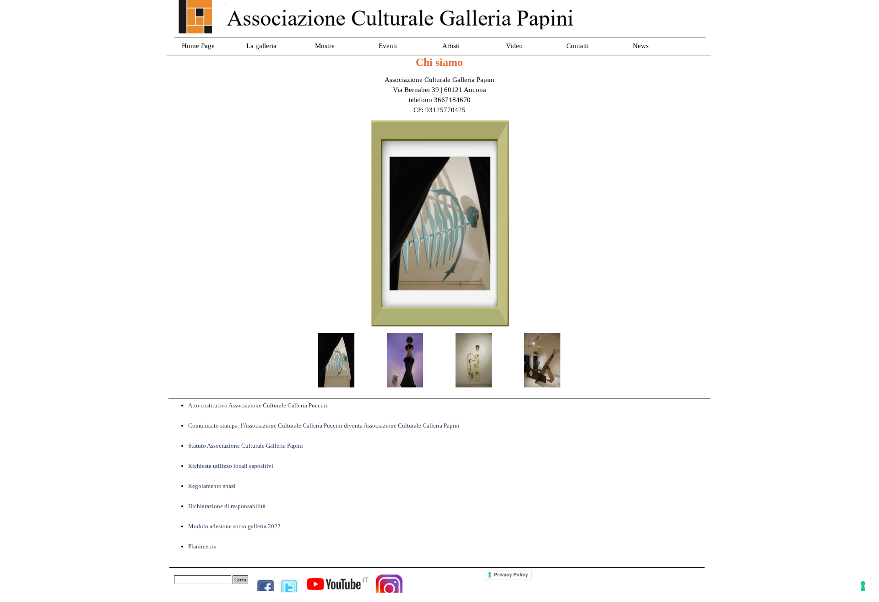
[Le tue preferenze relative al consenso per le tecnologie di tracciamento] (863, 586)
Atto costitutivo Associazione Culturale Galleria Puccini (257, 405)
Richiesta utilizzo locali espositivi (230, 465)
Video (514, 45)
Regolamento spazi (212, 486)
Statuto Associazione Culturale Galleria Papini (245, 445)
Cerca (240, 579)
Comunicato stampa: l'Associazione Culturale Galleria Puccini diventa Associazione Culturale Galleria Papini (324, 425)
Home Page (198, 45)
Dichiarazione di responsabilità (227, 506)
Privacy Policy (511, 574)
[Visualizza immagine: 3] (474, 360)
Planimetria (202, 546)
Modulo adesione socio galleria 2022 (234, 526)
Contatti (577, 45)
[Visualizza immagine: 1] (336, 360)
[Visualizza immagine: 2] (405, 360)
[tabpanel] (439, 95)
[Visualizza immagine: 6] (542, 360)
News (641, 45)
